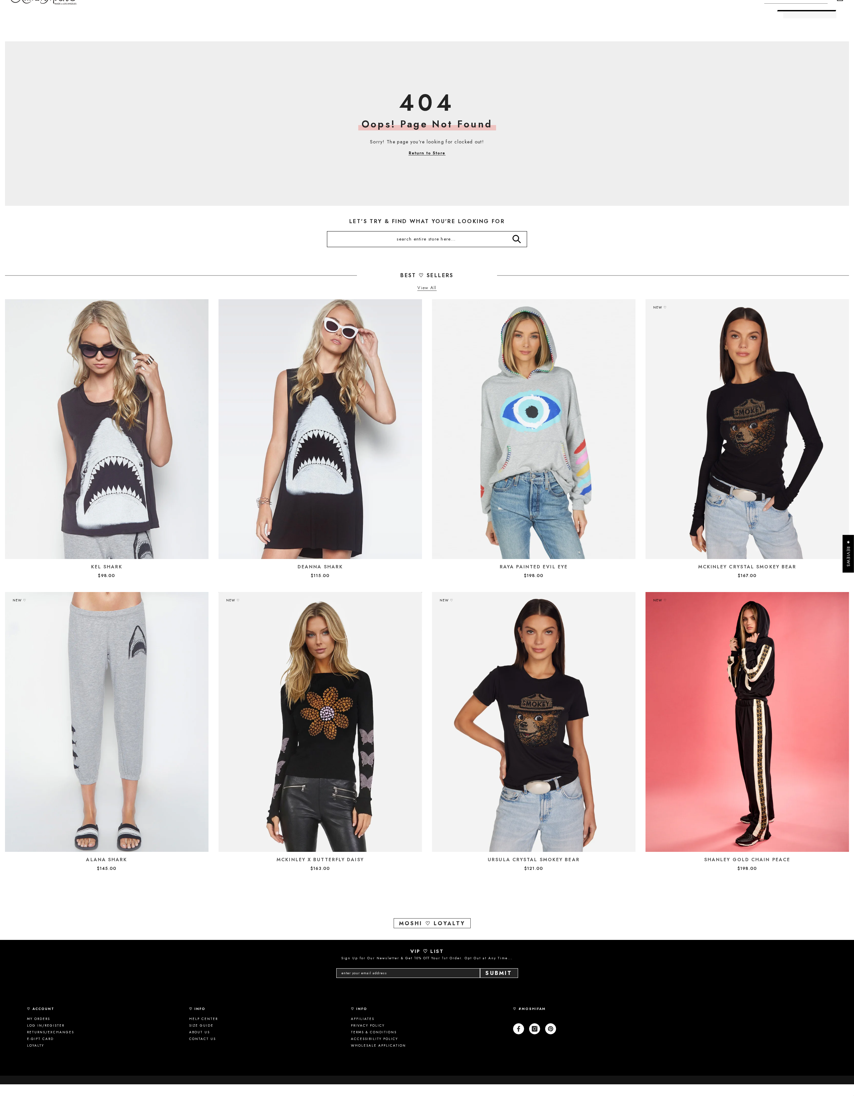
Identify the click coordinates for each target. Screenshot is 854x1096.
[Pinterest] (550, 1028)
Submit (498, 973)
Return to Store (427, 153)
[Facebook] (518, 1028)
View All (426, 288)
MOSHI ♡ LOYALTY (432, 923)
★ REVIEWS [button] (848, 553)
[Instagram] (534, 1028)
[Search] (516, 239)
